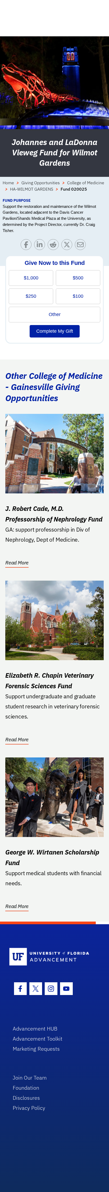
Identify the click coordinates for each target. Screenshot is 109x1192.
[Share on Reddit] (54, 246)
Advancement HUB (35, 1028)
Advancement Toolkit (37, 1038)
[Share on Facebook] (27, 246)
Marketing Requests (36, 1048)
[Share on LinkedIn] (41, 246)
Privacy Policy (29, 1107)
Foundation (26, 1087)
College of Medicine (85, 182)
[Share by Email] (81, 246)
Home (8, 182)
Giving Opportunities (40, 182)
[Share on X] (68, 246)
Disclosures (26, 1097)
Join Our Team (30, 1077)
